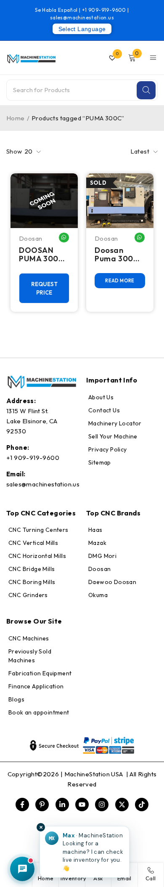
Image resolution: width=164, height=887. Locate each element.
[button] (85, 852)
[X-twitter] (122, 804)
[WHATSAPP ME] (63, 237)
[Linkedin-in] (62, 804)
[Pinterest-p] (42, 804)
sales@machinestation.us (82, 17)
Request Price (44, 288)
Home (15, 118)
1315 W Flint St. (27, 411)
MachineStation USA (94, 774)
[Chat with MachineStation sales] (22, 869)
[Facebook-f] (22, 804)
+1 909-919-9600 (104, 10)
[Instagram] (101, 804)
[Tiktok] (141, 804)
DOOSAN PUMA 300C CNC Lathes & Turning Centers (41, 254)
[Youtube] (82, 804)
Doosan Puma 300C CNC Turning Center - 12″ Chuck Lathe (119, 254)
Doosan (30, 238)
